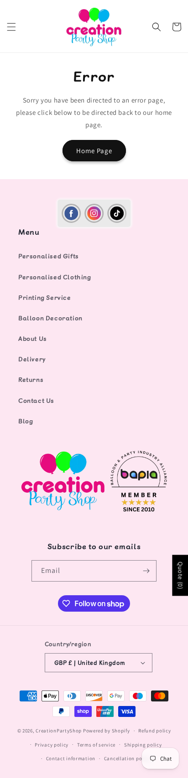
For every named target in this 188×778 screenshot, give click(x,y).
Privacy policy (51, 745)
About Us (32, 338)
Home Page (94, 150)
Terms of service (96, 745)
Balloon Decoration (50, 318)
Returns (30, 379)
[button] (11, 27)
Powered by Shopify (106, 730)
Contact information (70, 758)
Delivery (32, 359)
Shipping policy (143, 745)
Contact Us (36, 400)
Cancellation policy (127, 758)
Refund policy (154, 730)
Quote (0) (180, 575)
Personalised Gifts (48, 256)
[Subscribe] (146, 571)
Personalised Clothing (54, 277)
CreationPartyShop (59, 730)
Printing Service (44, 297)
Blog (25, 421)
